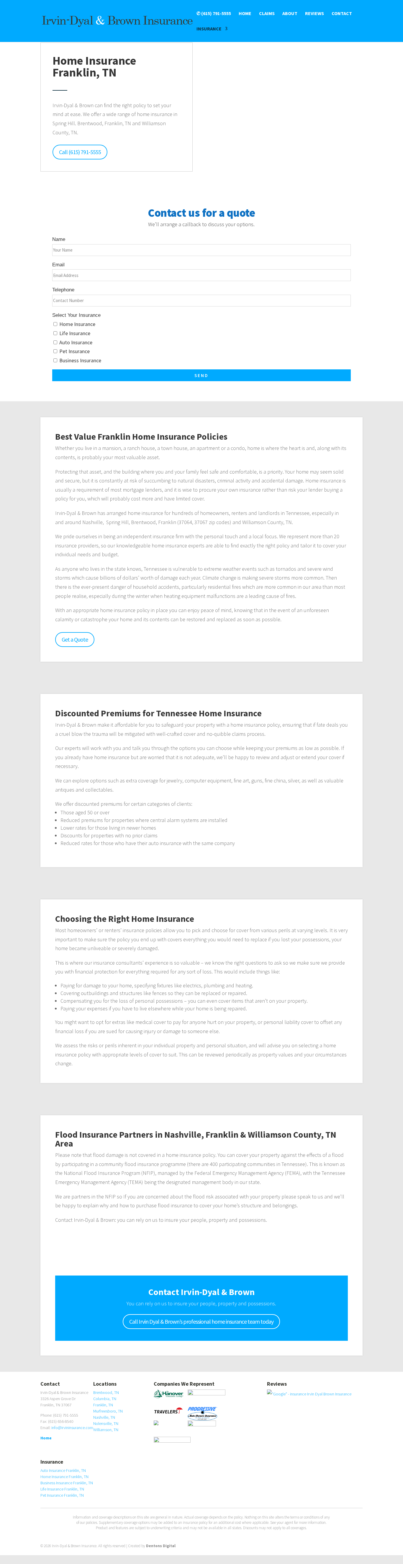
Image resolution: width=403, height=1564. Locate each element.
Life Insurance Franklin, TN (62, 1489)
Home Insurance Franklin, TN (64, 1476)
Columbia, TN (104, 1398)
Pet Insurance (74, 351)
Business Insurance (80, 360)
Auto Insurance (75, 342)
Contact (342, 13)
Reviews (314, 13)
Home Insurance (77, 324)
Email (58, 265)
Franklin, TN (103, 1405)
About (289, 13)
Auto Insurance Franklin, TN (63, 1470)
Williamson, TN (105, 1429)
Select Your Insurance (76, 315)
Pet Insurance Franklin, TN (62, 1495)
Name (58, 239)
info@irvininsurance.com (72, 1427)
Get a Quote (75, 639)
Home (245, 13)
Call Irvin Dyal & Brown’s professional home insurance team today (201, 1321)
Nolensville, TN (105, 1423)
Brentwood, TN (106, 1392)
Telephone (63, 290)
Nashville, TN (104, 1417)
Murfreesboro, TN (108, 1411)
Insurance (209, 29)
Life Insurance (74, 333)
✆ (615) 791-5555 (213, 13)
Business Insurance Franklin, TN (66, 1482)
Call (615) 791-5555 (80, 152)
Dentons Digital (161, 1545)
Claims (267, 13)
